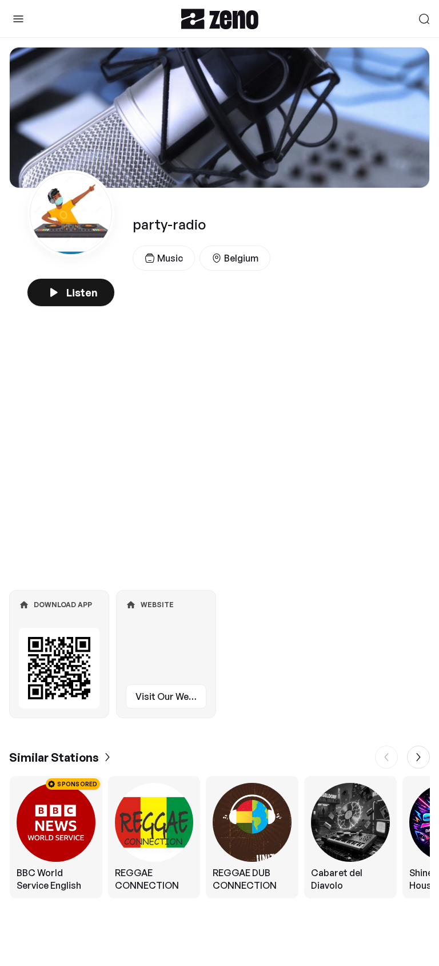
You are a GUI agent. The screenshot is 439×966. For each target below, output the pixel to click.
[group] (219, 837)
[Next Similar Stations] (418, 757)
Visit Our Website (170, 696)
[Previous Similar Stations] (386, 757)
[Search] (424, 19)
